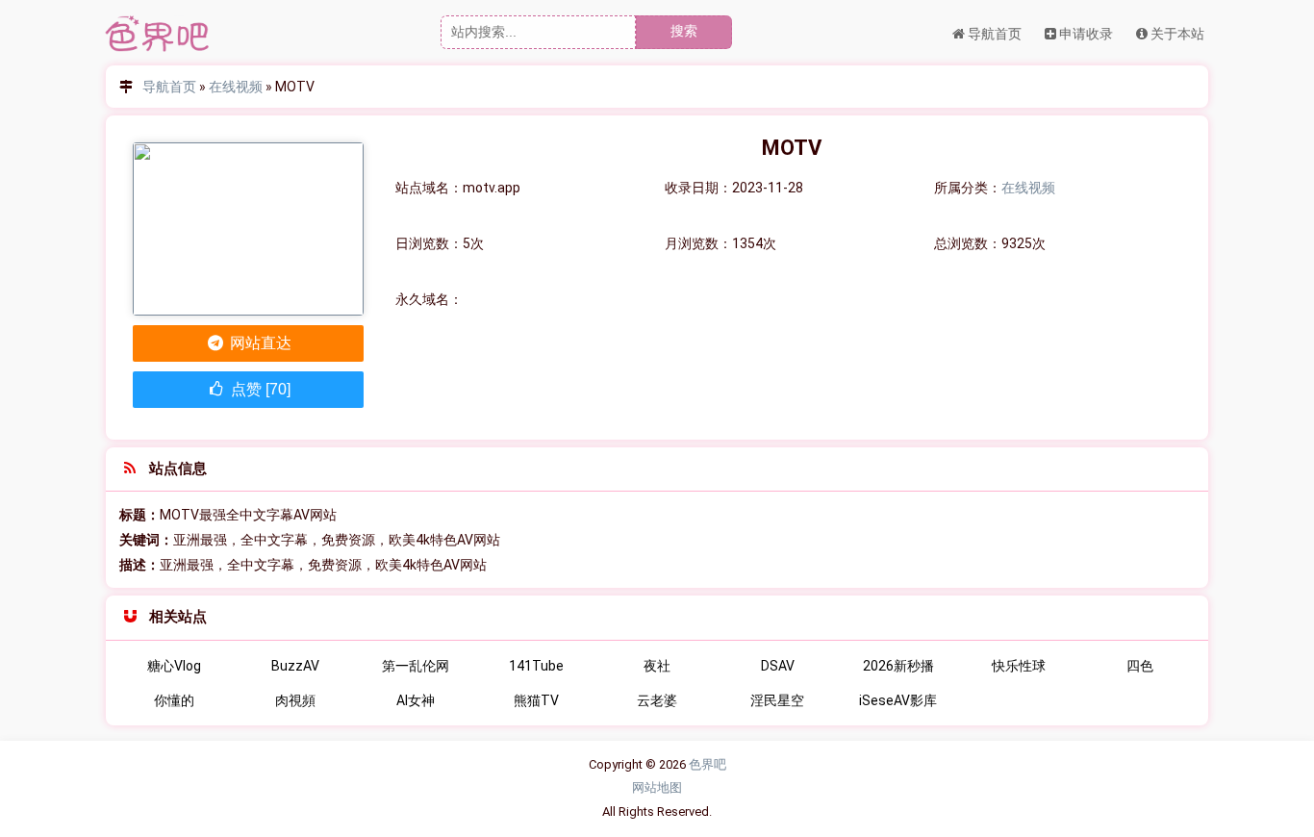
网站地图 (657, 787)
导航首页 (993, 33)
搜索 (683, 30)
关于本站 (1176, 33)
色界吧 (707, 764)
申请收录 (1084, 33)
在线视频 (236, 86)
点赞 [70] (259, 389)
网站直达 (258, 343)
